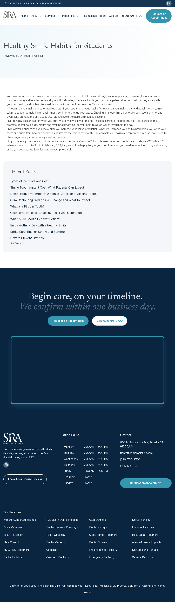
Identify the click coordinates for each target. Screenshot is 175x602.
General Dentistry (142, 557)
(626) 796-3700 (132, 16)
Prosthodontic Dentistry (103, 550)
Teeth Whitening (55, 535)
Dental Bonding (141, 520)
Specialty (51, 550)
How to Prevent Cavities (27, 238)
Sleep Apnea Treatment (103, 535)
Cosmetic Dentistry (57, 557)
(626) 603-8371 (130, 466)
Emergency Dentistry (101, 557)
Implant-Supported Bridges (19, 520)
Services (50, 16)
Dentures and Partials (145, 550)
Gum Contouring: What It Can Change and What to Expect (50, 200)
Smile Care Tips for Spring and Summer (38, 232)
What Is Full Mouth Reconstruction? (35, 219)
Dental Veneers (55, 542)
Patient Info (68, 16)
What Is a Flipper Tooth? (27, 206)
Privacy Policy (90, 585)
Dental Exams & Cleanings (62, 527)
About (35, 16)
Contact (113, 16)
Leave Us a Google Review (25, 479)
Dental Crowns (98, 542)
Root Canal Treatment (145, 535)
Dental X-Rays (98, 527)
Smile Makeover (13, 527)
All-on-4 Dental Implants (146, 542)
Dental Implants (12, 557)
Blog (103, 16)
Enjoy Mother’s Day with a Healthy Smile (38, 225)
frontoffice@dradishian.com (136, 453)
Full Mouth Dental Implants (62, 520)
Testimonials (89, 16)
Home (24, 16)
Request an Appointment (159, 15)
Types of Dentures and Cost (29, 181)
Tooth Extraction (13, 535)
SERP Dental (120, 585)
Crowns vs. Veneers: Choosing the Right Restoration (46, 213)
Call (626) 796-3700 (110, 321)
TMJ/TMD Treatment (16, 550)
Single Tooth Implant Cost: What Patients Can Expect (47, 187)
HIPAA (87, 592)
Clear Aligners (97, 520)
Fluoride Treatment (143, 527)
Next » (18, 243)
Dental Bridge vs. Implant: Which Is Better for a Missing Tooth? (54, 194)
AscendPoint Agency (153, 585)
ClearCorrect (11, 542)
